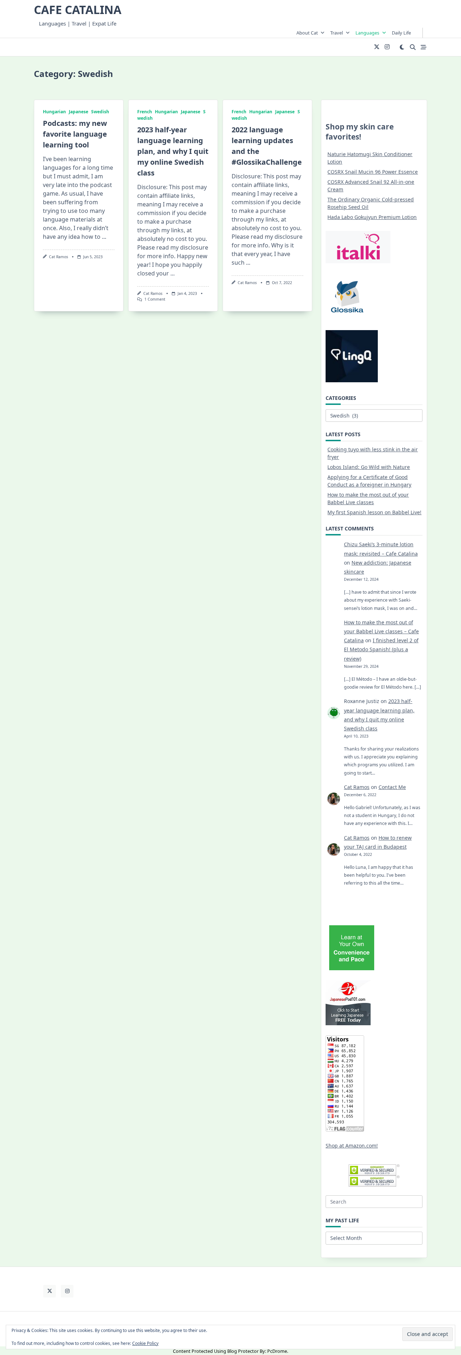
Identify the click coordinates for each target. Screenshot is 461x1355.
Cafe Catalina (77, 9)
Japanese (78, 112)
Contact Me (392, 787)
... (104, 237)
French (144, 112)
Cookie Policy (145, 1343)
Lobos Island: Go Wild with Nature (368, 467)
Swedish (100, 112)
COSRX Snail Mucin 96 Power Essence (372, 171)
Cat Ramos (58, 256)
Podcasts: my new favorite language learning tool (75, 134)
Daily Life (401, 32)
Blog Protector (243, 1351)
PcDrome (277, 1351)
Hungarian (54, 112)
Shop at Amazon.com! (352, 1145)
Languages (367, 32)
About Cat (307, 32)
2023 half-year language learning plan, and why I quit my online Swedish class (173, 151)
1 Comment (154, 299)
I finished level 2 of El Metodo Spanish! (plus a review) (381, 649)
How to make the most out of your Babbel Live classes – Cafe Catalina (381, 631)
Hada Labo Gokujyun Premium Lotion (372, 217)
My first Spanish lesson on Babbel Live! (374, 512)
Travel (336, 32)
